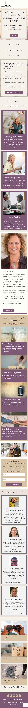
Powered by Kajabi (14, 704)
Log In (11, 699)
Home (4, 699)
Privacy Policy (19, 699)
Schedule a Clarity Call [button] (14, 92)
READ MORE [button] (8, 310)
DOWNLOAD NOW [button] (14, 484)
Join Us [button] (14, 35)
